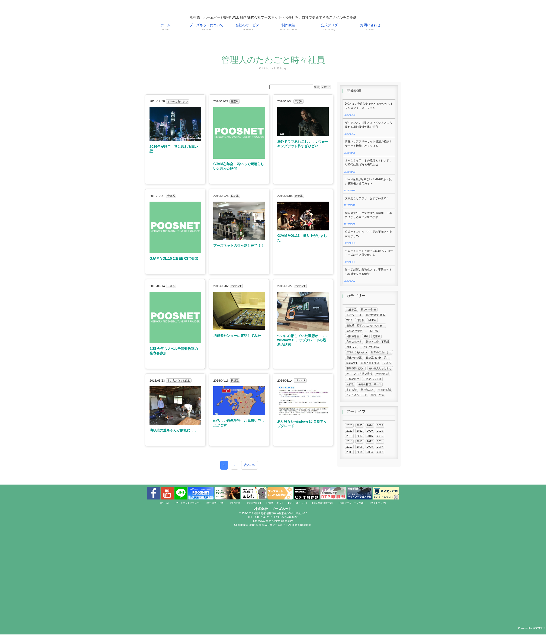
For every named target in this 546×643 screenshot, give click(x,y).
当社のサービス (247, 27)
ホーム (165, 27)
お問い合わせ (370, 27)
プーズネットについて (206, 27)
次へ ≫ (249, 465)
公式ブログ (329, 27)
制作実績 (288, 27)
